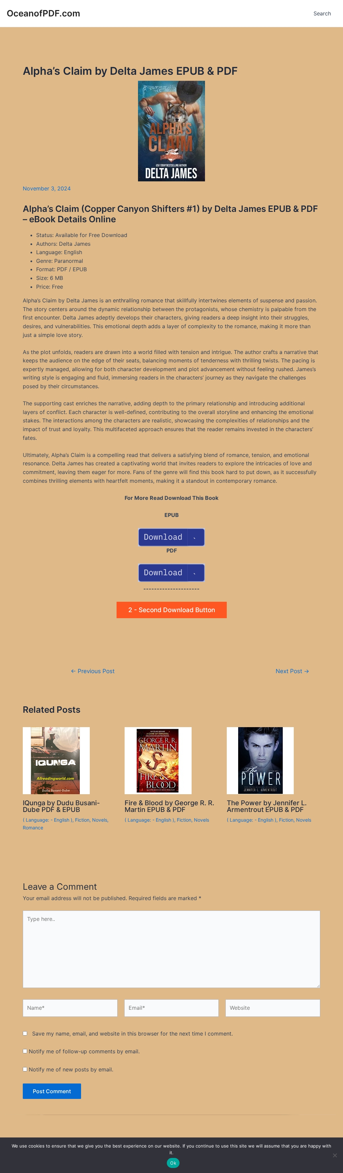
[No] (334, 1155)
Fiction (82, 820)
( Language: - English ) (47, 820)
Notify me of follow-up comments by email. (84, 1051)
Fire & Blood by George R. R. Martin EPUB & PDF (169, 806)
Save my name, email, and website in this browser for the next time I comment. (132, 1033)
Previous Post (93, 671)
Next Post (292, 671)
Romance (33, 827)
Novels (99, 820)
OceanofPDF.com (43, 13)
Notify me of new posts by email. (71, 1069)
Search (322, 13)
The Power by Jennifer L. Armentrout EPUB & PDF (267, 806)
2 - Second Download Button (171, 610)
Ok (173, 1163)
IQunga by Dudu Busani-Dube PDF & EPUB (61, 806)
